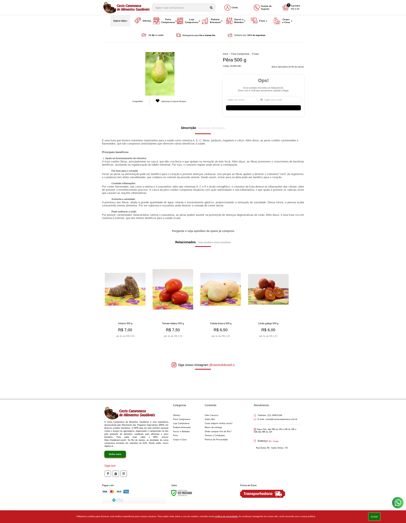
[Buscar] (211, 7)
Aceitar (374, 516)
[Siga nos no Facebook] (108, 473)
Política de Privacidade (216, 439)
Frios (175, 435)
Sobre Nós (210, 419)
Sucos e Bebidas (181, 431)
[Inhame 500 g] (125, 300)
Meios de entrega (213, 427)
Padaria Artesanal (182, 427)
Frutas (255, 54)
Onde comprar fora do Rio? (218, 431)
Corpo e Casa (180, 439)
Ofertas (176, 415)
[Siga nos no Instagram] (124, 473)
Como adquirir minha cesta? (218, 423)
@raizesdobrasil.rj (221, 365)
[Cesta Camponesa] (126, 7)
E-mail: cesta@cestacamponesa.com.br (277, 419)
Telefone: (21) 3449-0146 (269, 415)
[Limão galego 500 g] (268, 300)
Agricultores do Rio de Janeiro (291, 67)
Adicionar (130, 334)
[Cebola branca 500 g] (220, 300)
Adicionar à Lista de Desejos (173, 101)
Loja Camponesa (181, 423)
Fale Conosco (211, 415)
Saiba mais (115, 454)
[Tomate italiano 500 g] (173, 300)
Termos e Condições (215, 435)
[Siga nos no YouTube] (116, 473)
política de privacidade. (226, 516)
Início (225, 54)
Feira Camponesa (240, 54)
